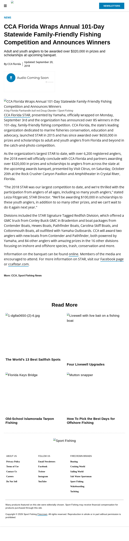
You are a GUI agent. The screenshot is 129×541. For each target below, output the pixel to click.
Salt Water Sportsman (81, 476)
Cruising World (77, 466)
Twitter (41, 471)
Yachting (74, 491)
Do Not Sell (11, 481)
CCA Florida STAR (17, 115)
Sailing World (77, 471)
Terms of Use (12, 466)
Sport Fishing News (30, 275)
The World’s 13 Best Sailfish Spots (33, 359)
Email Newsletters (46, 461)
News (7, 17)
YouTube (42, 481)
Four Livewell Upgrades (86, 364)
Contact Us (11, 471)
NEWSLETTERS (112, 6)
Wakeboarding (77, 486)
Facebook (42, 466)
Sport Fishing (76, 481)
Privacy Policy (13, 461)
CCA (14, 275)
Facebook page (112, 259)
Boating (74, 461)
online (73, 254)
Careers (10, 476)
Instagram (43, 476)
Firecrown (42, 514)
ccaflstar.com (18, 264)
